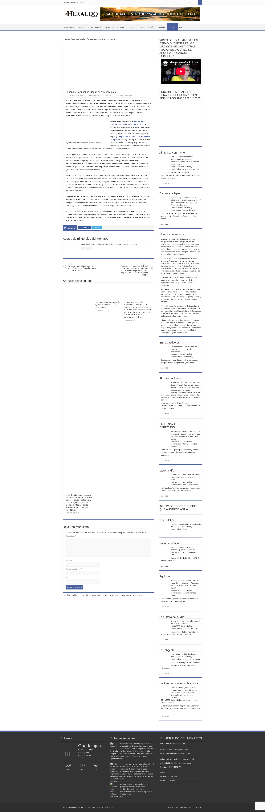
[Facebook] (178, 2)
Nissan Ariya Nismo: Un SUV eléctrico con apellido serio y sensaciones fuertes (185, 477)
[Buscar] (200, 2)
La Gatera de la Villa (190, 629)
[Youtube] (184, 2)
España (131, 27)
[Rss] (176, 2)
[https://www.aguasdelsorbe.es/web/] (150, 14)
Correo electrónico (74, 569)
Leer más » (165, 183)
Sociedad (120, 27)
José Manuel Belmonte (191, 659)
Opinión (151, 27)
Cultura (140, 27)
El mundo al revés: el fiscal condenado (186, 524)
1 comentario (191, 552)
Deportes (172, 27)
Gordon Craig (188, 357)
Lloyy (185, 529)
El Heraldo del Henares (76, 96)
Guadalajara (69, 27)
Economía (161, 27)
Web (67, 578)
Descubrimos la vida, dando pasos (184, 654)
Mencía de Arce (189, 210)
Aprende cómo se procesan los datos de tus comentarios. (120, 595)
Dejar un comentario (124, 96)
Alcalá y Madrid (94, 27)
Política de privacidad (168, 776)
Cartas (181, 27)
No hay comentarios (184, 397)
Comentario (71, 536)
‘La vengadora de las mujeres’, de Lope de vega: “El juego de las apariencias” (184, 349)
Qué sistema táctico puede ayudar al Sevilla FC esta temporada (107, 304)
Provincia (80, 27)
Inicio (66, 39)
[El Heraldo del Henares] (81, 13)
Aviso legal (164, 772)
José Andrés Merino (190, 485)
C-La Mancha (109, 27)
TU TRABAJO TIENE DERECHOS (172, 426)
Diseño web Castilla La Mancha (190, 807)
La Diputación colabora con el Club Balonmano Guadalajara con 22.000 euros (82, 267)
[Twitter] (181, 2)
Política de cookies (167, 781)
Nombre (70, 560)
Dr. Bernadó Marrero (191, 169)
